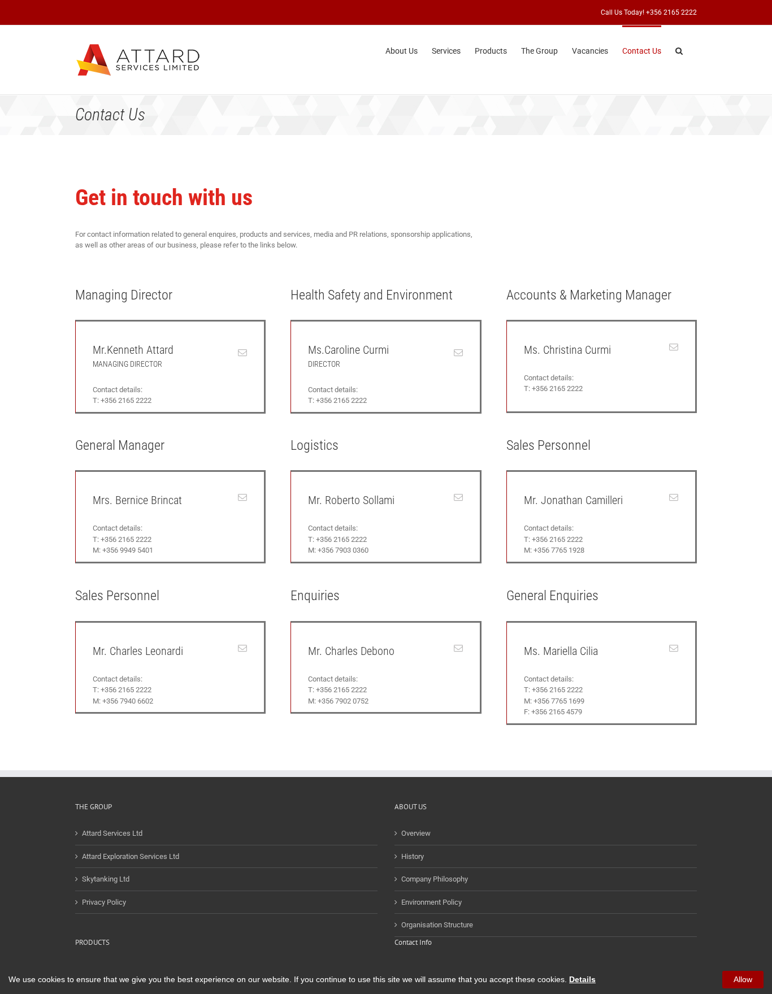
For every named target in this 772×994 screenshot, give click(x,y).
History (412, 856)
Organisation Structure (437, 925)
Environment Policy (431, 902)
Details (582, 979)
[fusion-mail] (242, 352)
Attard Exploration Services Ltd (130, 856)
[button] (679, 49)
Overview (416, 833)
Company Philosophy (434, 879)
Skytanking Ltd (105, 879)
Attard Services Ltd (112, 833)
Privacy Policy (104, 902)
